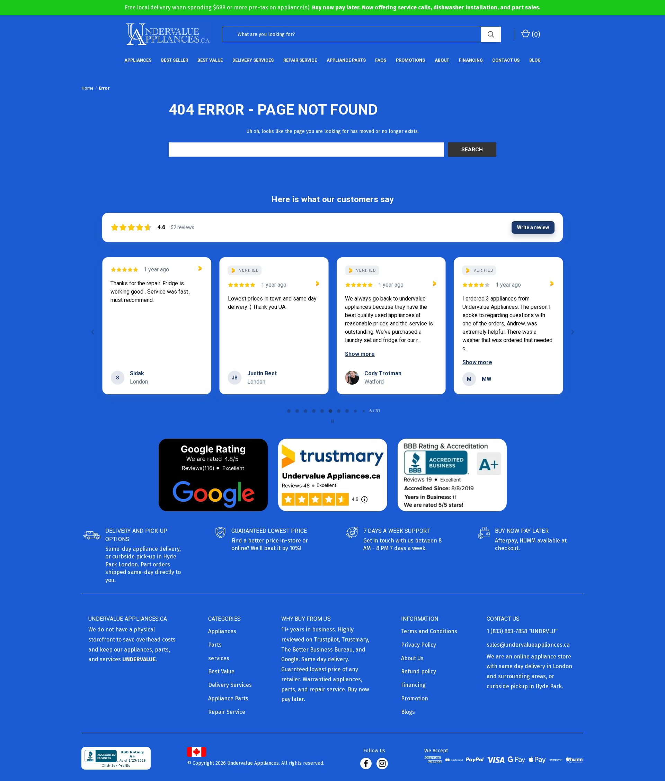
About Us (412, 658)
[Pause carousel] (332, 421)
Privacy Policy (418, 644)
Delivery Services (253, 60)
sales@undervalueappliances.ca (528, 644)
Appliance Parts (346, 60)
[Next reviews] (572, 332)
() (535, 34)
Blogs (408, 712)
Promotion (414, 698)
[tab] (289, 411)
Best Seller (174, 60)
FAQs (380, 60)
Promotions (410, 60)
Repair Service (300, 60)
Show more (360, 354)
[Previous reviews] (92, 332)
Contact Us (506, 60)
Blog (535, 60)
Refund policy (418, 671)
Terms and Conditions (429, 631)
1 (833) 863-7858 (508, 631)
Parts (215, 644)
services (218, 658)
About (442, 60)
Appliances (137, 60)
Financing (471, 60)
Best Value (210, 60)
